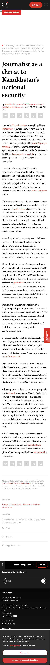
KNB (30, 519)
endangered (39, 452)
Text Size (9, 537)
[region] (25, 647)
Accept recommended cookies (24, 660)
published (19, 283)
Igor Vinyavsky (8, 519)
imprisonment (7, 128)
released (11, 393)
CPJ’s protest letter (19, 125)
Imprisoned (21, 519)
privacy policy (15, 646)
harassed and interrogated (22, 154)
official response (39, 191)
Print (7, 528)
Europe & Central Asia (11, 505)
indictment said (13, 357)
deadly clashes (20, 209)
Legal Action (39, 519)
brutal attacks (34, 445)
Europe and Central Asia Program (16, 483)
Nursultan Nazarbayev (11, 522)
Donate (42, 564)
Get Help (36, 4)
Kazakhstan (7, 507)
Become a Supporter (22, 564)
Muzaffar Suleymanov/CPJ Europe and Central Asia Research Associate (23, 106)
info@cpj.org (6, 628)
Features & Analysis (11, 12)
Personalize (25, 653)
